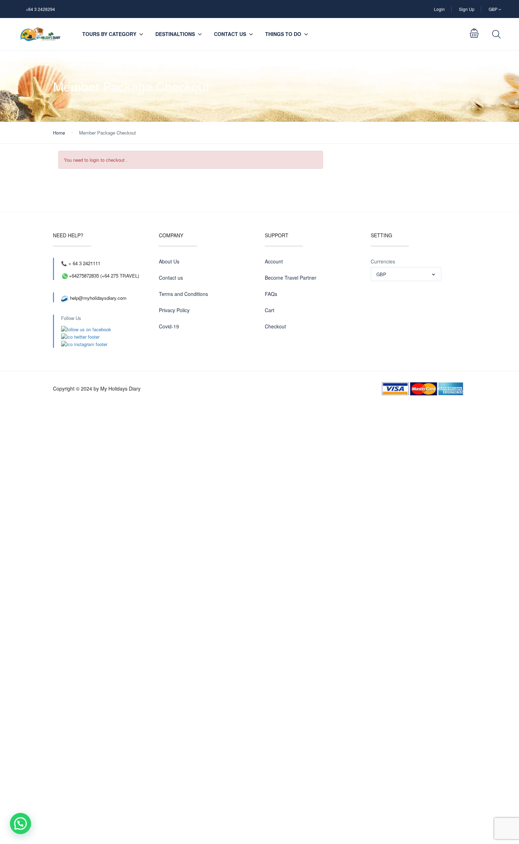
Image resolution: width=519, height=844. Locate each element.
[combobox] (406, 274)
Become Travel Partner (290, 277)
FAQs (271, 293)
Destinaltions (175, 33)
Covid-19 (169, 326)
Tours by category (109, 33)
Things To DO (283, 33)
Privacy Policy (174, 310)
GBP (494, 9)
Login (439, 9)
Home (59, 132)
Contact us (230, 33)
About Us (169, 261)
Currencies (383, 261)
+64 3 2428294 (40, 9)
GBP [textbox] (381, 274)
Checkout (275, 326)
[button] (20, 823)
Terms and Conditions (183, 293)
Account (274, 261)
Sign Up (467, 9)
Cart (269, 310)
